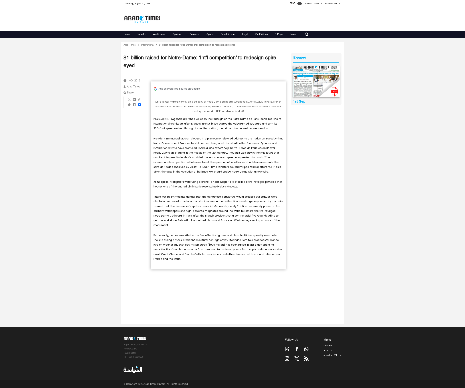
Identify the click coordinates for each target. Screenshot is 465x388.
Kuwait (140, 34)
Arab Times (130, 45)
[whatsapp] (129, 105)
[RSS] (306, 358)
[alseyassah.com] (132, 369)
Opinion (177, 34)
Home (127, 34)
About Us (318, 4)
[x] (296, 358)
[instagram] (287, 358)
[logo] (142, 19)
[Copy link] (139, 100)
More (293, 34)
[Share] (139, 104)
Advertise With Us (332, 4)
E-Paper (279, 34)
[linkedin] (134, 100)
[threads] (287, 349)
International (147, 45)
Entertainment (228, 34)
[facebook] (134, 105)
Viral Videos (261, 34)
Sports (210, 34)
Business (194, 34)
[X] (129, 100)
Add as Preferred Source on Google (179, 89)
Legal (245, 34)
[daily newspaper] (316, 81)
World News (159, 34)
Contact (308, 4)
